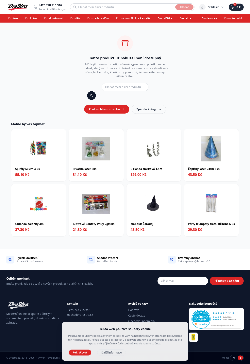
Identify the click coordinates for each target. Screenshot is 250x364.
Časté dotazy (136, 315)
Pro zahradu (186, 18)
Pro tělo (13, 18)
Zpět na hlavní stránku (104, 109)
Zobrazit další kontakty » (52, 9)
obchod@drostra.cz (80, 315)
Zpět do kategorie (149, 109)
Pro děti (75, 18)
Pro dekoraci (209, 18)
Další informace (111, 352)
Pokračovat (80, 352)
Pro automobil (233, 18)
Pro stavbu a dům (98, 18)
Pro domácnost (53, 18)
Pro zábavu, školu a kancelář (133, 18)
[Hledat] (91, 95)
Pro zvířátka (165, 18)
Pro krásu (31, 18)
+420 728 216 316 (78, 310)
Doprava (133, 310)
